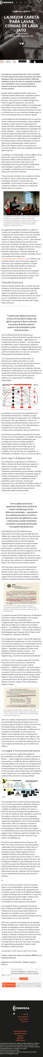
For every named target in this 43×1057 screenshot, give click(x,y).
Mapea (20, 1036)
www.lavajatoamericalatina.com (15, 259)
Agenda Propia (20, 1033)
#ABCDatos (20, 1040)
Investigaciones (20, 1031)
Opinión (20, 1038)
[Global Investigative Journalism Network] (21, 1020)
